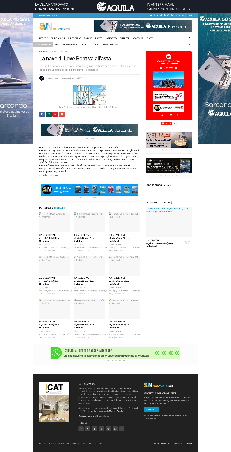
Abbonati (151, 409)
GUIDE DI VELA (58, 38)
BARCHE (88, 38)
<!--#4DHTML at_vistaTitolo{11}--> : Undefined (49, 238)
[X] (158, 15)
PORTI (150, 38)
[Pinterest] (168, 15)
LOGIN (189, 15)
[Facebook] (154, 15)
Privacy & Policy (178, 443)
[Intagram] (164, 15)
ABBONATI (180, 15)
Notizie (56, 51)
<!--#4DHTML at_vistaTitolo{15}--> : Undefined (84, 281)
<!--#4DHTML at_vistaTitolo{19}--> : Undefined (119, 324)
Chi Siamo (155, 443)
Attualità (64, 51)
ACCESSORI (138, 38)
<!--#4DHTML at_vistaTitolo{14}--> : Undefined (49, 281)
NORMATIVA (111, 38)
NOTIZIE (43, 38)
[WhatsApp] (161, 15)
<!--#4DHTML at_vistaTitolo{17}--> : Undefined (49, 324)
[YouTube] (151, 15)
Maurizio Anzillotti (116, 411)
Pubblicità (165, 443)
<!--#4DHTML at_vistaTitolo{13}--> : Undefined (119, 238)
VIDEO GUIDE (74, 38)
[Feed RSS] (172, 15)
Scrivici (189, 443)
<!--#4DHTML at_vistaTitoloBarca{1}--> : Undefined (160, 243)
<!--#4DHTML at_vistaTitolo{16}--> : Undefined (119, 281)
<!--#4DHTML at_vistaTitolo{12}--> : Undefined (84, 238)
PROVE (98, 38)
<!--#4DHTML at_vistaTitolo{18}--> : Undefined (84, 324)
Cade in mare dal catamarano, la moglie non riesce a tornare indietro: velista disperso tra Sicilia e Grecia (94, 44)
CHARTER (125, 38)
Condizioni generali (86, 416)
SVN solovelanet (45, 51)
